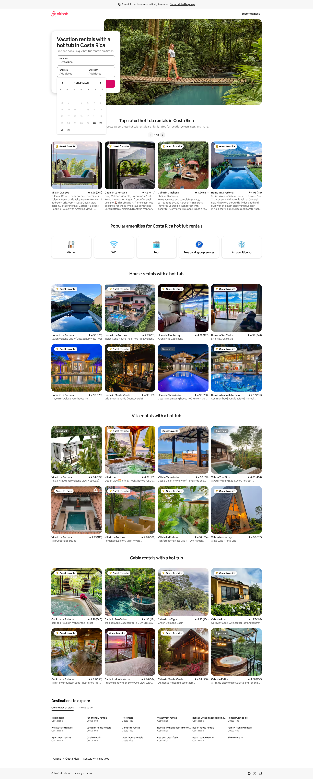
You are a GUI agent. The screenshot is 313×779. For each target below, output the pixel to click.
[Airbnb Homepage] (59, 14)
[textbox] (71, 74)
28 (94, 123)
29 (100, 123)
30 (62, 129)
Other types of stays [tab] (62, 707)
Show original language (182, 4)
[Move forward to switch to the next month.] (100, 83)
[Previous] (150, 135)
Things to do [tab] (86, 707)
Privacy (78, 773)
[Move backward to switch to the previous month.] (63, 83)
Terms (88, 773)
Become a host (251, 13)
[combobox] (85, 62)
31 (68, 129)
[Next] (162, 135)
